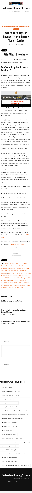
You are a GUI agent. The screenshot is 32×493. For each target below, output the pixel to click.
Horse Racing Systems (9, 434)
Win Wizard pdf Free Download (14, 275)
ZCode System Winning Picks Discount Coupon (15, 465)
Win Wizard (4, 268)
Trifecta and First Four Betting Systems (13, 453)
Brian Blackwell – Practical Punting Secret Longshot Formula (13, 311)
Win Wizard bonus (15, 268)
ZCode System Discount (9, 461)
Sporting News (25, 442)
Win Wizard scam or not (18, 282)
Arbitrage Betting (7, 387)
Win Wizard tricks (17, 287)
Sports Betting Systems (9, 446)
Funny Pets (23, 410)
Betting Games (6, 399)
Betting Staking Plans (22, 399)
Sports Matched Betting (9, 449)
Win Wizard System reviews (21, 285)
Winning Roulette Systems (10, 457)
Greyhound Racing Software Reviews (12, 418)
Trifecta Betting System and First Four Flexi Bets (15, 321)
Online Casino (21, 438)
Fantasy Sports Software (9, 406)
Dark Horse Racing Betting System (11, 301)
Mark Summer (23, 266)
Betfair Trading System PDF (11, 26)
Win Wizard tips (6, 287)
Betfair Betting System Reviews (11, 391)
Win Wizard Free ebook (15, 273)
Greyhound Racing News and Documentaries (15, 414)
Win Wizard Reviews (17, 280)
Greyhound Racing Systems (10, 422)
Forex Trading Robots (9, 410)
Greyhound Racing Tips (9, 426)
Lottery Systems (7, 438)
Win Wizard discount (11, 270)
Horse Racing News (8, 430)
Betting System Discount (9, 403)
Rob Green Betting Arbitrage (17, 244)
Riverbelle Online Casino (9, 442)
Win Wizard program (21, 278)
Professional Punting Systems (16, 8)
